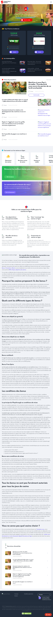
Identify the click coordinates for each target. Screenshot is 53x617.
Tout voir (48, 79)
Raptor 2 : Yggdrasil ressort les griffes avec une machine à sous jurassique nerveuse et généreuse (13, 123)
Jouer (14, 52)
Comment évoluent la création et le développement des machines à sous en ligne (14, 111)
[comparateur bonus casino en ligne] (6, 2)
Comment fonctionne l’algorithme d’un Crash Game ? (9, 63)
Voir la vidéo (27, 20)
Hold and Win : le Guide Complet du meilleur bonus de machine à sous (35, 70)
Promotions (8, 268)
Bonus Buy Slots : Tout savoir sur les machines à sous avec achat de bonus (34, 63)
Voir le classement (10, 192)
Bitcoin (13, 268)
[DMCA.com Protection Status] (26, 613)
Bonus (3, 268)
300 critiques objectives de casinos (17, 269)
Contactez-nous (40, 529)
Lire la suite (36, 95)
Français (41, 594)
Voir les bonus (10, 176)
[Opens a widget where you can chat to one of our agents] (48, 614)
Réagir (31, 91)
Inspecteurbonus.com (10, 606)
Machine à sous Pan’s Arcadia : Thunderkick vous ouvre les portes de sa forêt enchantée (39, 85)
